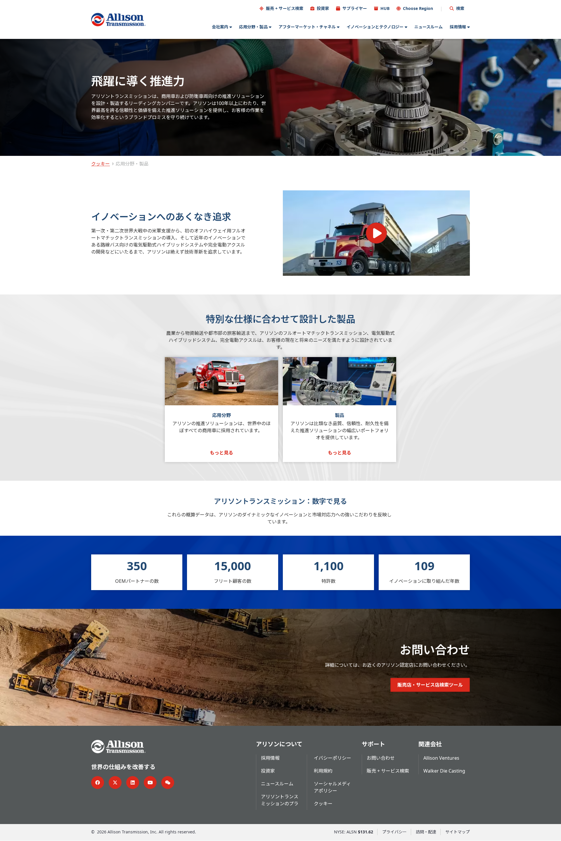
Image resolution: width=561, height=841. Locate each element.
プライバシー (394, 832)
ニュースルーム (428, 27)
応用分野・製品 (253, 27)
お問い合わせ (381, 758)
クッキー (100, 164)
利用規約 (323, 771)
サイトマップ (457, 832)
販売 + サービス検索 (284, 8)
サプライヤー (354, 8)
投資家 (323, 8)
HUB (384, 8)
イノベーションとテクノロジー (375, 27)
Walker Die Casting (444, 771)
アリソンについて (279, 744)
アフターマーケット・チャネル (307, 27)
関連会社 (430, 744)
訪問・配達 (426, 832)
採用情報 (458, 27)
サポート (373, 744)
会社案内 (220, 27)
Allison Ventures (441, 758)
